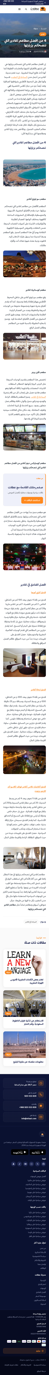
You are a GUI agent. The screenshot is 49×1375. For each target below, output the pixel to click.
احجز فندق (42, 1284)
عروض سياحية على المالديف (36, 1184)
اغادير (43, 34)
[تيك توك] (19, 1164)
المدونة (43, 1304)
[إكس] (37, 1164)
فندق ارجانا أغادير (38, 689)
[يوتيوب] (25, 1164)
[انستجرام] (31, 1164)
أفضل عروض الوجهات (38, 1176)
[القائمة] (19, 9)
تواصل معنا (42, 1264)
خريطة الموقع (41, 1371)
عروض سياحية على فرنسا (37, 1232)
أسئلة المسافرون (40, 1300)
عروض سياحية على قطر (37, 1236)
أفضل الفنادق (41, 1292)
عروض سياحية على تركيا (37, 1212)
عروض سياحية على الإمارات (36, 1220)
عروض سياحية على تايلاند (37, 1200)
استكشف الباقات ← (32, 500)
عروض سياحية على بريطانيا (36, 1224)
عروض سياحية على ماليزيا (37, 1180)
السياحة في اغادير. (38, 396)
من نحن (43, 1248)
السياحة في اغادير (31, 922)
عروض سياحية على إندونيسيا (35, 1188)
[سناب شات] (13, 1164)
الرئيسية (43, 28)
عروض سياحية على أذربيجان (36, 1196)
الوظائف (43, 1268)
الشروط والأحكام (40, 1260)
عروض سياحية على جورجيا (36, 1192)
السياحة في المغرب (19, 77)
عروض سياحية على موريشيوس (35, 1216)
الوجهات (43, 1288)
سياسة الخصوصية (39, 1256)
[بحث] (26, 9)
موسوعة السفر (41, 1296)
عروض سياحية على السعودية (35, 1228)
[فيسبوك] (43, 1164)
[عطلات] (38, 9)
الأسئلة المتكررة (40, 1252)
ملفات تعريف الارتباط (11, 1365)
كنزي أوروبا (38, 592)
